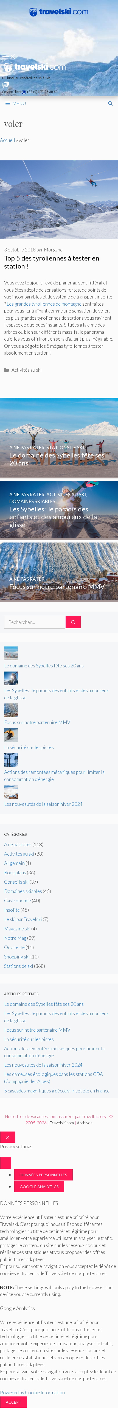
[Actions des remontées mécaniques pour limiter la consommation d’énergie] (11, 765)
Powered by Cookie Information (32, 1392)
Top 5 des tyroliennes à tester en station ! (51, 262)
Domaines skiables (23, 891)
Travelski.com (62, 1122)
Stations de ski (18, 966)
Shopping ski (17, 957)
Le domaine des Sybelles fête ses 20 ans (44, 666)
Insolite (12, 910)
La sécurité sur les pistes (29, 747)
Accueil (7, 140)
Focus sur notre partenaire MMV (37, 722)
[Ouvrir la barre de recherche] (110, 103)
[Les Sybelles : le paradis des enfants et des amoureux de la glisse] (59, 536)
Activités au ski (27, 370)
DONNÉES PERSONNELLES (43, 1175)
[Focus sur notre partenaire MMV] (59, 598)
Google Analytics (39, 1186)
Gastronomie (17, 900)
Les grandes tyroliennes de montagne (44, 304)
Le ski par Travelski (23, 919)
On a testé (14, 947)
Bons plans (15, 872)
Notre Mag (15, 938)
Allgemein (14, 863)
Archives (84, 1122)
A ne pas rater (18, 844)
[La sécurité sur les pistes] (11, 740)
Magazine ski (17, 929)
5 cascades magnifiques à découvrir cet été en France (56, 1091)
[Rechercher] (73, 622)
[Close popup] (6, 1163)
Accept (13, 1402)
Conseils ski (16, 882)
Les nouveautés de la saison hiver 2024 (43, 804)
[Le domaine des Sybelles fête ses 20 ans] (59, 475)
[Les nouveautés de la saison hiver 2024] (11, 797)
